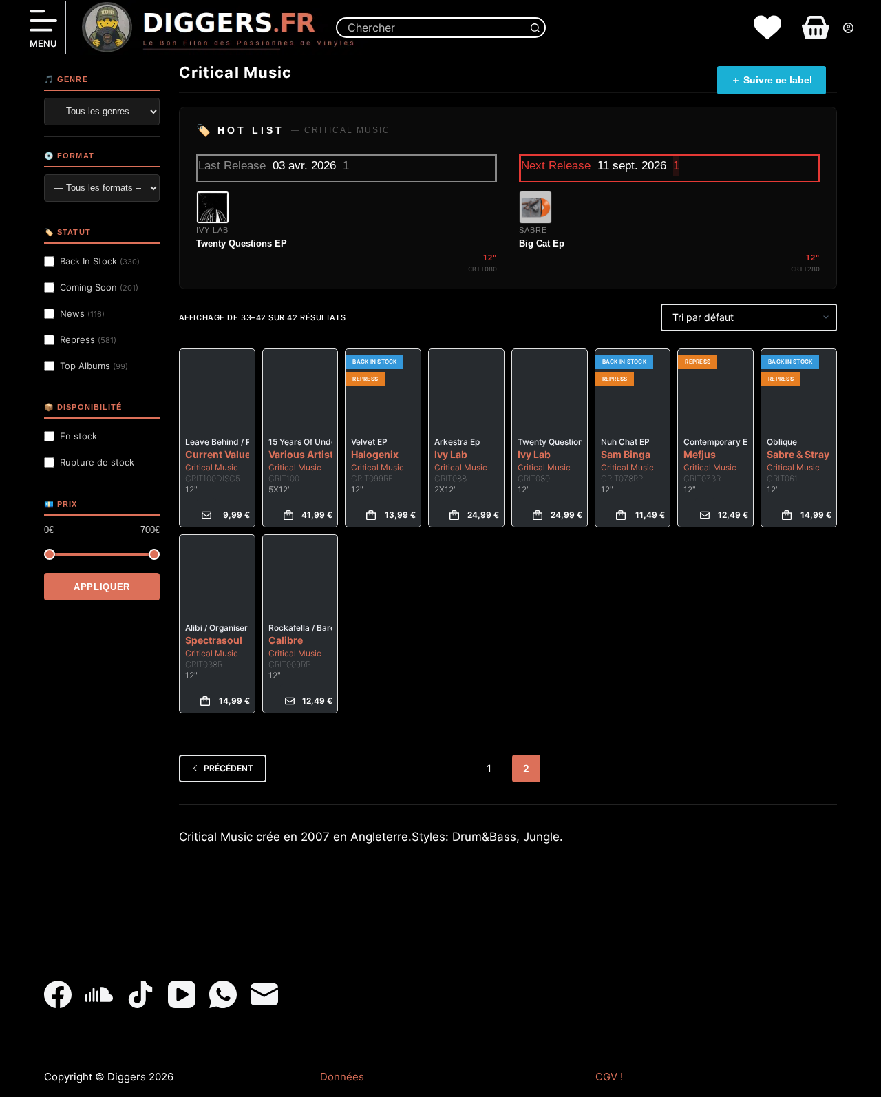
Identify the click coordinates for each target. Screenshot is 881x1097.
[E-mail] (264, 994)
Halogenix (375, 454)
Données (342, 1076)
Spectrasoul (213, 640)
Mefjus (699, 454)
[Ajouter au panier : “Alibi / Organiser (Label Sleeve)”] (205, 701)
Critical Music (211, 467)
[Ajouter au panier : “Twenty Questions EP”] (537, 515)
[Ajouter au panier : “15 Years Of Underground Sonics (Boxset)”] (288, 515)
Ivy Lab (450, 454)
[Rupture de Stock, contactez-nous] (206, 515)
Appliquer (102, 587)
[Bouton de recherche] (535, 27)
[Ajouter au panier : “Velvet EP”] (371, 515)
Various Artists (303, 454)
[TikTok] (140, 994)
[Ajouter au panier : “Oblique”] (786, 515)
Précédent (228, 768)
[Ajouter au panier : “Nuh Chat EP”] (621, 515)
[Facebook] (58, 994)
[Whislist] (767, 27)
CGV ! (609, 1076)
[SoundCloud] (99, 994)
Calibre (285, 640)
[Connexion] (848, 28)
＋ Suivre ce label (771, 79)
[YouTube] (181, 994)
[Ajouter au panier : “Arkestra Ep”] (454, 515)
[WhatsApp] (223, 994)
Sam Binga (625, 454)
